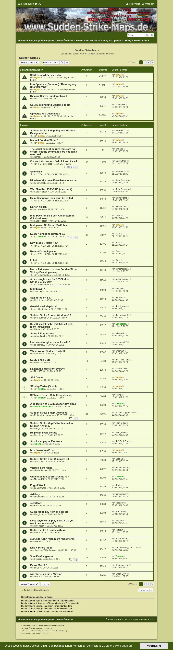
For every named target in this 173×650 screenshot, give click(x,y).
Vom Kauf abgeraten (42, 556)
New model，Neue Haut (44, 243)
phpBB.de (48, 628)
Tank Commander (42, 406)
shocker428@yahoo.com (45, 550)
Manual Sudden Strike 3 (44, 140)
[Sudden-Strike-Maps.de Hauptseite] (86, 17)
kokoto (34, 260)
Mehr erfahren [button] (123, 645)
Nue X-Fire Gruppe (41, 547)
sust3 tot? (36, 503)
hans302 (120, 297)
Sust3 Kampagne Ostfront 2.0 (47, 234)
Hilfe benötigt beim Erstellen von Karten (53, 180)
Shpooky (38, 291)
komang (38, 157)
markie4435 (121, 130)
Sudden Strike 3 (29, 57)
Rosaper (38, 505)
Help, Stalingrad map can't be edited (51, 198)
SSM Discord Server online (46, 75)
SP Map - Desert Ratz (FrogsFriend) (51, 395)
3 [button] (148, 62)
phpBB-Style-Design (60, 631)
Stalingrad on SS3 (41, 297)
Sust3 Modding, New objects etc (49, 511)
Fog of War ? (37, 485)
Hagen (37, 329)
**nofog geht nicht (41, 467)
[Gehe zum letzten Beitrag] (123, 75)
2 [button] (144, 62)
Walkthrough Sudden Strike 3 (47, 351)
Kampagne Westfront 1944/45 (47, 368)
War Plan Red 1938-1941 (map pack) (51, 189)
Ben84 (37, 362)
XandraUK (120, 105)
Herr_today (39, 300)
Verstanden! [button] (154, 645)
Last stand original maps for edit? (50, 342)
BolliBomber (121, 539)
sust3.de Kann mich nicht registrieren (52, 539)
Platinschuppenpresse (44, 415)
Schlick (37, 559)
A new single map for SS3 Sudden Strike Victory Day (50, 280)
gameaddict (121, 494)
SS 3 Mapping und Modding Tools (50, 105)
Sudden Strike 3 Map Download (48, 412)
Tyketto (41, 236)
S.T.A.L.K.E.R (44, 174)
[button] (152, 62)
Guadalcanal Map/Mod (43, 306)
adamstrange (40, 488)
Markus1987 (121, 368)
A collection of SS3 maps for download (53, 404)
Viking (118, 395)
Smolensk (36, 171)
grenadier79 (39, 336)
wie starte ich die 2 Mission (46, 574)
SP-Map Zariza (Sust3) (43, 386)
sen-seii (119, 289)
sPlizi (118, 215)
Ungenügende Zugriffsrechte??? (49, 476)
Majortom (120, 520)
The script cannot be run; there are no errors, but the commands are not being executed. (53, 152)
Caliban (119, 459)
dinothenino (39, 497)
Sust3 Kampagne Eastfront (46, 441)
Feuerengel (39, 183)
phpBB (33, 625)
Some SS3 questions (42, 333)
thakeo (37, 576)
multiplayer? (37, 289)
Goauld (37, 541)
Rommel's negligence (43, 251)
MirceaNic (120, 333)
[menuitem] (37, 4)
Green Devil (121, 574)
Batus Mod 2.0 (38, 565)
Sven (118, 234)
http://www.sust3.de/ (42, 450)
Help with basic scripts (43, 432)
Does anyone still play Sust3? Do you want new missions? (52, 522)
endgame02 (39, 345)
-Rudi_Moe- (43, 309)
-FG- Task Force (45, 164)
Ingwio (37, 77)
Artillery (35, 494)
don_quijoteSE (41, 318)
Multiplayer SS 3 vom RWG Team (49, 225)
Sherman (38, 353)
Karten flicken (38, 207)
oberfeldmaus (40, 470)
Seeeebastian (122, 565)
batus (36, 568)
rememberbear (44, 275)
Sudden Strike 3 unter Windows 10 (50, 315)
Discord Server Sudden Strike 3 (48, 96)
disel (118, 485)
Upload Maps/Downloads (45, 113)
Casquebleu (121, 324)
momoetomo (121, 198)
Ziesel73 (38, 371)
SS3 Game (36, 377)
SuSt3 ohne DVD (40, 360)
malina (37, 98)
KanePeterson (122, 180)
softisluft (38, 532)
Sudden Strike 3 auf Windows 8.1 (49, 459)
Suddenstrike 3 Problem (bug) (48, 530)
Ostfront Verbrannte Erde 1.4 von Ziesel (53, 161)
